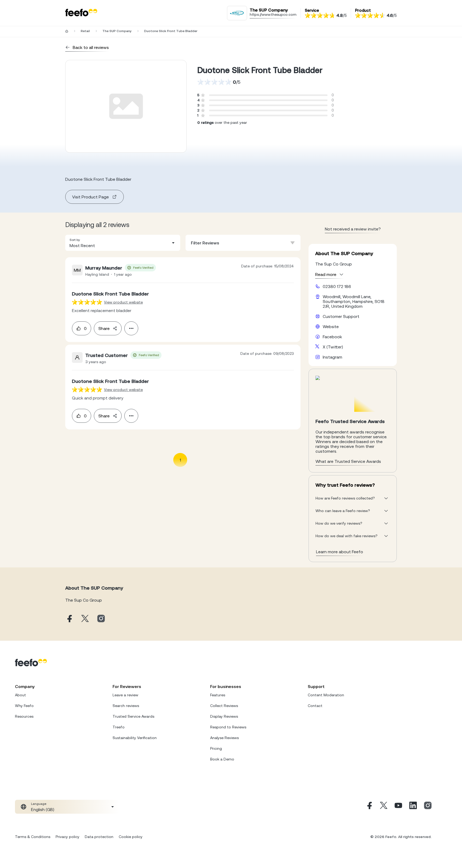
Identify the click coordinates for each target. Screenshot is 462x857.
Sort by (75, 240)
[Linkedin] (413, 807)
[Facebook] (369, 807)
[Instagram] (428, 807)
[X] (383, 807)
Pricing (216, 748)
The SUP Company (117, 31)
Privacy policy (67, 837)
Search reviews (126, 706)
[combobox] (122, 243)
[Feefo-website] (81, 13)
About (20, 695)
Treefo (119, 727)
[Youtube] (398, 807)
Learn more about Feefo (339, 551)
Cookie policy (131, 837)
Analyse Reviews (224, 738)
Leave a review (125, 695)
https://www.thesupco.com (273, 14)
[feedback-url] (87, 302)
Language (38, 804)
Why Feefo (24, 706)
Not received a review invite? (353, 228)
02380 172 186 (337, 286)
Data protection (99, 837)
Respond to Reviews (228, 727)
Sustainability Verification (135, 738)
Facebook (332, 336)
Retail (85, 31)
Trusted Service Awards (133, 716)
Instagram (332, 357)
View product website (123, 302)
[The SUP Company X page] (85, 619)
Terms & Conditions (32, 837)
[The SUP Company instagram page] (101, 619)
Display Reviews (224, 716)
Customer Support (341, 316)
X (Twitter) (333, 346)
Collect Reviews (224, 706)
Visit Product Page (90, 196)
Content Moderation (326, 695)
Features (217, 695)
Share (104, 328)
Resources (24, 716)
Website (331, 326)
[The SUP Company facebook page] (69, 619)
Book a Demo (222, 759)
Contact (315, 706)
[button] (122, 243)
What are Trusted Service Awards (348, 461)
